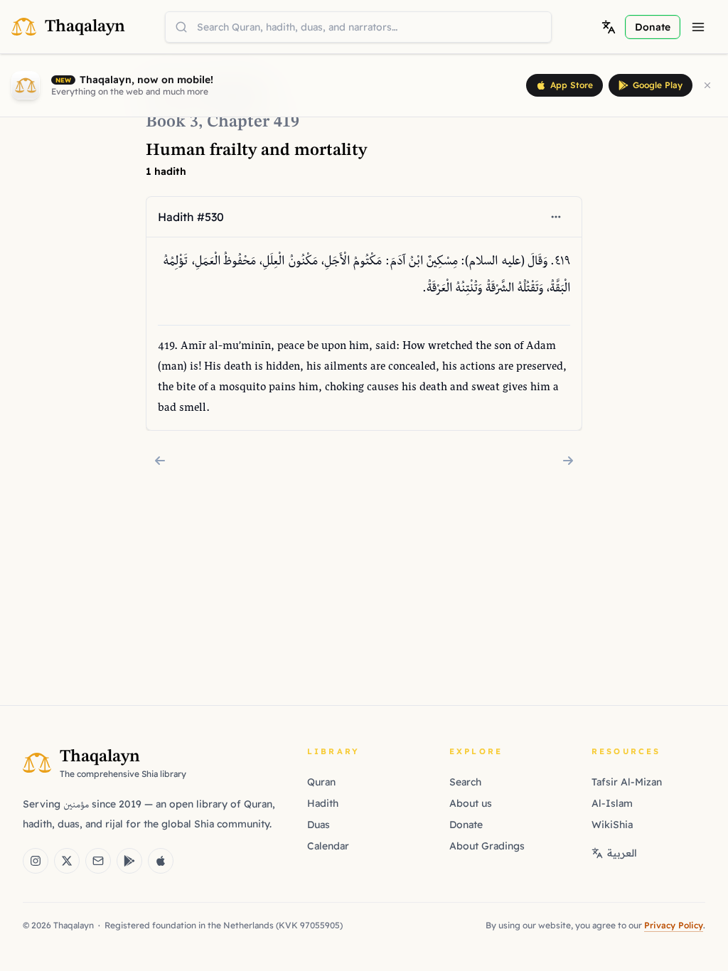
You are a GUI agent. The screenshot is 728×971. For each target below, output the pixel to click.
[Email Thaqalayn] (98, 861)
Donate (466, 824)
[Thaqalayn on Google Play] (129, 861)
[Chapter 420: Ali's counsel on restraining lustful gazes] (568, 460)
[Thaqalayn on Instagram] (35, 861)
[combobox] (358, 27)
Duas (318, 824)
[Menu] (698, 27)
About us (470, 803)
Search (465, 782)
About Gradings (487, 845)
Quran (321, 782)
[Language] (608, 27)
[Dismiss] (707, 85)
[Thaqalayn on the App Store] (160, 861)
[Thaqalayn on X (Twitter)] (67, 861)
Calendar (328, 845)
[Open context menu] (556, 217)
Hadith (322, 803)
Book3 (172, 122)
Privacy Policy (673, 925)
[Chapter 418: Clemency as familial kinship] (160, 460)
